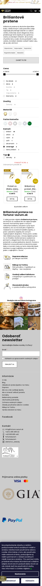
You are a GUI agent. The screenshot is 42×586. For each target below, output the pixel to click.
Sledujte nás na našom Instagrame (21, 300)
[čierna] (15, 123)
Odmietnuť (10, 581)
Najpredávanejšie (9, 53)
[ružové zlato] (15, 114)
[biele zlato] (10, 114)
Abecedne (20, 53)
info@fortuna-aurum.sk (14, 429)
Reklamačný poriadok (10, 397)
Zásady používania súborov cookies (15, 405)
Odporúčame (8, 48)
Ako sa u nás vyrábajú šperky (13, 390)
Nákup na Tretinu (8, 407)
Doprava (5, 387)
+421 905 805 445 (12, 434)
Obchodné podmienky (10, 400)
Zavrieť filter (21, 60)
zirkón (10, 135)
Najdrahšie (27, 48)
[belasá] (5, 123)
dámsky (10, 157)
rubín (9, 138)
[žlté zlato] (5, 114)
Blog (3, 382)
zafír (9, 141)
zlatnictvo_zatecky (12, 442)
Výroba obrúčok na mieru (11, 410)
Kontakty (5, 395)
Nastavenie (20, 574)
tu (31, 568)
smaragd (11, 147)
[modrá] (25, 123)
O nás (4, 380)
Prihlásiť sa (9, 364)
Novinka (10, 87)
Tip (8, 90)
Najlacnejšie (18, 48)
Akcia (9, 84)
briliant (10, 132)
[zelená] (29, 123)
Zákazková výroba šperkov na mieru (15, 385)
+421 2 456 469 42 (12, 432)
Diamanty (11, 96)
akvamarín (11, 144)
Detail (12, 199)
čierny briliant (12, 150)
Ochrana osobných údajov (12, 402)
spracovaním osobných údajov (26, 358)
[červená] (10, 123)
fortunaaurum (10, 437)
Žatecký (10, 104)
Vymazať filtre (20, 163)
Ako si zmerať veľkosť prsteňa (13, 392)
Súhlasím (30, 581)
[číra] (20, 123)
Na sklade (11, 81)
